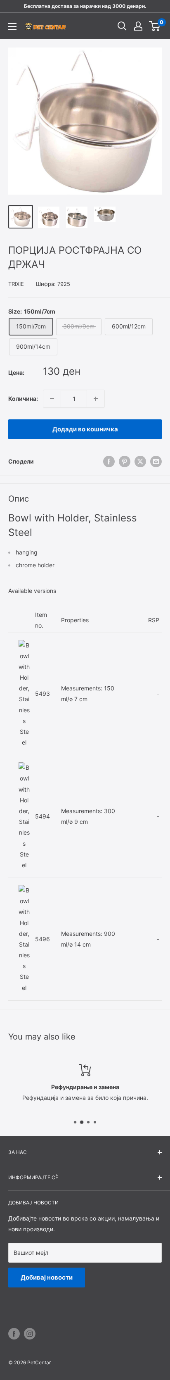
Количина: (23, 398)
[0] (155, 26)
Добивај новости (47, 1277)
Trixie (16, 284)
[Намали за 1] (52, 398)
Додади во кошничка (85, 429)
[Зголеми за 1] (95, 398)
